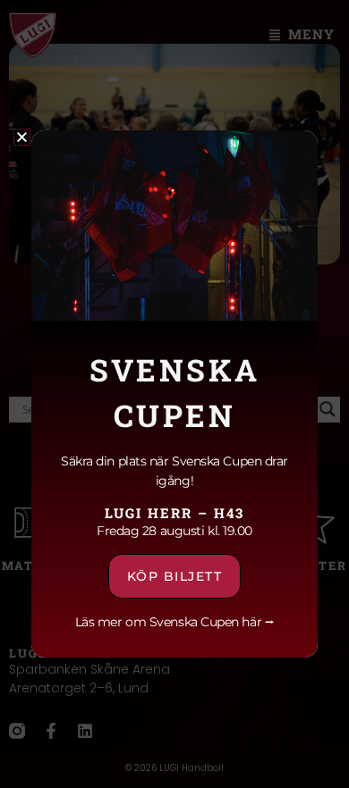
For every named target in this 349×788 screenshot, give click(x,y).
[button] (22, 137)
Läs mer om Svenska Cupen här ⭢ (175, 622)
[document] (174, 394)
